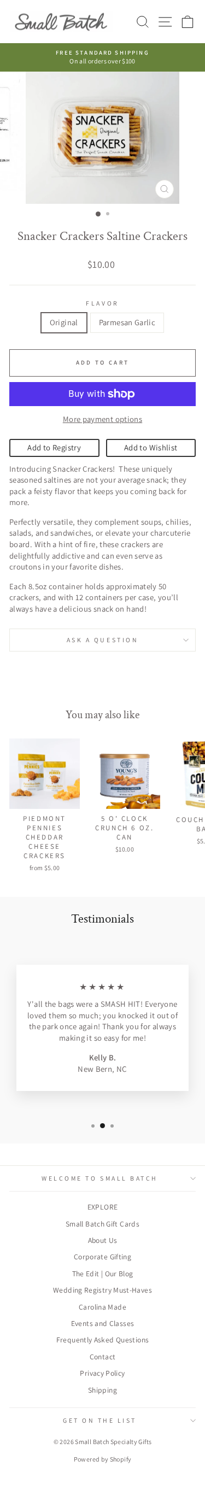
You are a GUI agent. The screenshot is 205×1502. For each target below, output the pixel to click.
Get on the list (100, 1420)
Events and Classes (102, 1323)
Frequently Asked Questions (102, 1340)
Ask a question (102, 640)
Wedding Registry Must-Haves (102, 1290)
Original (64, 322)
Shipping (102, 1390)
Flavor (102, 303)
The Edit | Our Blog (102, 1273)
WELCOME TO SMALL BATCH (100, 1178)
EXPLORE (102, 1207)
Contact (103, 1357)
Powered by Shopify (103, 1459)
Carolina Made (102, 1307)
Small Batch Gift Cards (102, 1224)
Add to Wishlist (151, 447)
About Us (103, 1240)
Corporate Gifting (102, 1257)
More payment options (102, 419)
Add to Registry (54, 447)
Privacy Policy (102, 1373)
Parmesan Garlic (127, 322)
